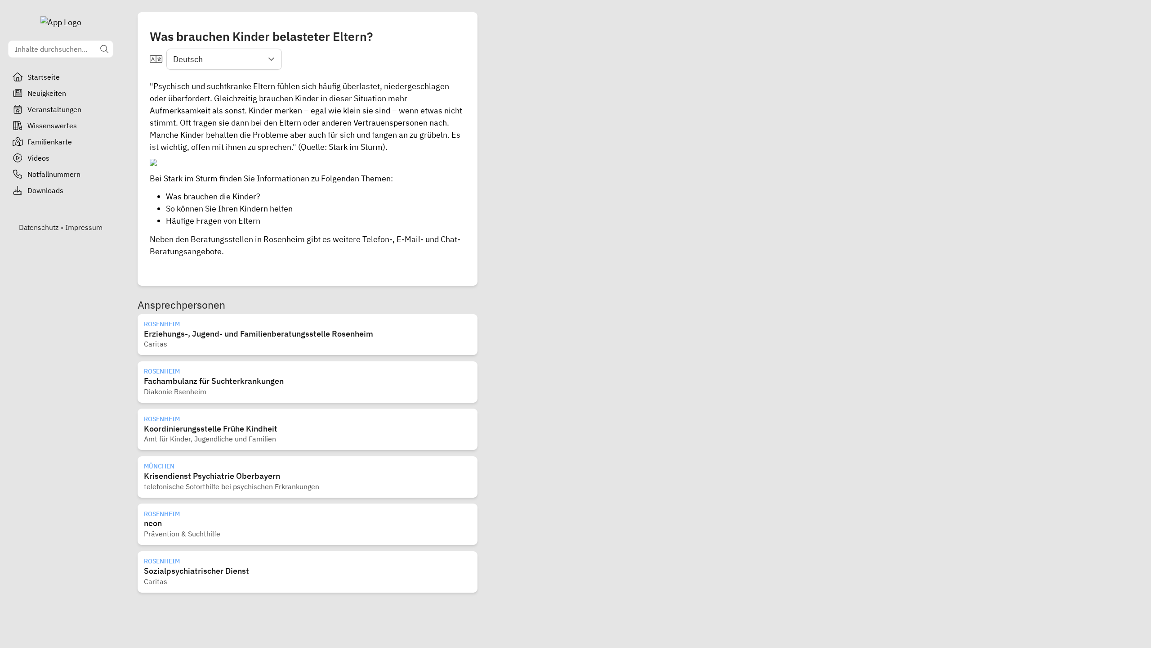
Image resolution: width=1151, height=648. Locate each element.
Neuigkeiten (46, 93)
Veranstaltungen (54, 109)
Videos (38, 157)
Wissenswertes (52, 125)
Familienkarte (49, 141)
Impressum (84, 227)
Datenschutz (38, 227)
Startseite (43, 76)
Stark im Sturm (356, 147)
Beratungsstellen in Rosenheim (248, 239)
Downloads (45, 190)
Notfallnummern (53, 174)
